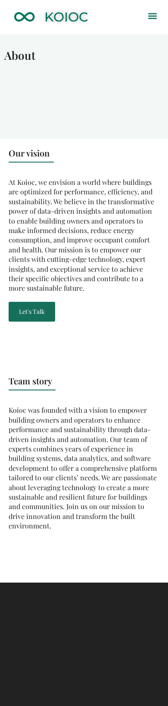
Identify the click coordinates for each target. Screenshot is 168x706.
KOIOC (66, 17)
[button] (152, 16)
